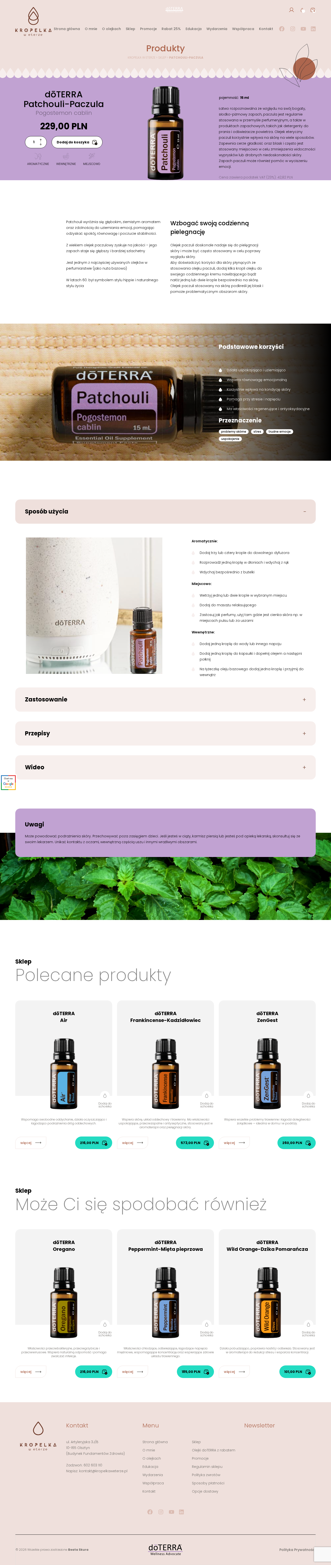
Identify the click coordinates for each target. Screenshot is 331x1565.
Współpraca (243, 28)
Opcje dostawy (205, 1491)
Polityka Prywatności (297, 1549)
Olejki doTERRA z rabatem (213, 1450)
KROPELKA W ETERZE (141, 57)
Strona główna (67, 28)
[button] (105, 1099)
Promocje (148, 28)
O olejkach (111, 28)
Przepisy (37, 733)
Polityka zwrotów (206, 1474)
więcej (25, 1142)
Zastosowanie (46, 699)
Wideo (34, 767)
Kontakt (266, 28)
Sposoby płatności (208, 1483)
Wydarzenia (216, 28)
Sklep (130, 28)
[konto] (291, 10)
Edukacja (194, 28)
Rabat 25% (171, 28)
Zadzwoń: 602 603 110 (84, 1465)
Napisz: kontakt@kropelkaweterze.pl (96, 1471)
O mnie (91, 28)
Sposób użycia (46, 511)
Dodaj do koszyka (73, 142)
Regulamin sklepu (207, 1466)
